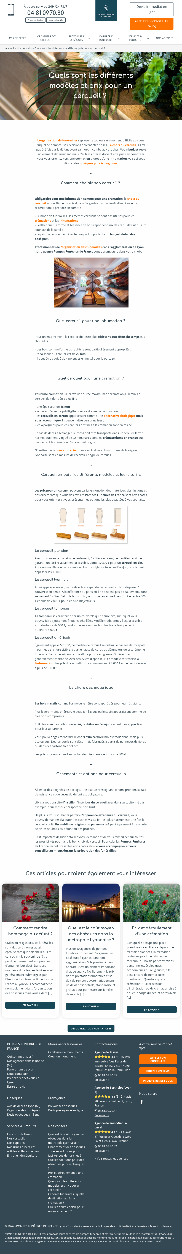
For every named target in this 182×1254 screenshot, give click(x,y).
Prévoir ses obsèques (76, 38)
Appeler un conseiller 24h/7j (151, 23)
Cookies (141, 1226)
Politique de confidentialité (115, 1226)
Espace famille (56, 19)
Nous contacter (35, 19)
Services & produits (135, 38)
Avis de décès (17, 38)
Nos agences (164, 38)
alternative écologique (119, 416)
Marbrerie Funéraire (106, 38)
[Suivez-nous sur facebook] (143, 1102)
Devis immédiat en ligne (151, 9)
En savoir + (30, 1005)
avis (125, 1057)
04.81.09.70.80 (45, 13)
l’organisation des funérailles (81, 247)
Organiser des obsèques (47, 38)
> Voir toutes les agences (111, 1159)
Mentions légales (161, 1226)
